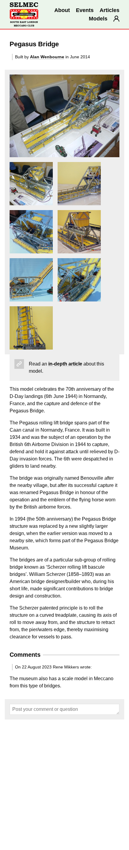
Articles (109, 10)
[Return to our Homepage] (24, 14)
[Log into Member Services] (116, 19)
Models (98, 19)
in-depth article (65, 363)
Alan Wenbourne (47, 56)
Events (85, 10)
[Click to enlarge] (64, 116)
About (62, 10)
